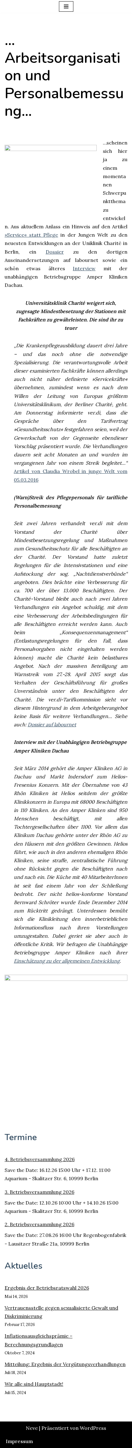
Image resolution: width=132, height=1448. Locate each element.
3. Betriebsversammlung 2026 (39, 1192)
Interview (84, 268)
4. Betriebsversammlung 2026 (40, 1159)
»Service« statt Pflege (31, 235)
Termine (21, 1137)
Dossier (55, 252)
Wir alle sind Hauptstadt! (34, 1384)
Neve (32, 1428)
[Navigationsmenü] (66, 6)
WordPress (93, 1428)
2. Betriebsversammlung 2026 (39, 1224)
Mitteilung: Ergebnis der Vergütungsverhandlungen (65, 1364)
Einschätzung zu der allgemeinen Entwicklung (67, 961)
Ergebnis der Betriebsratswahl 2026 (47, 1288)
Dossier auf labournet (52, 724)
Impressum (19, 1441)
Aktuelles (23, 1266)
